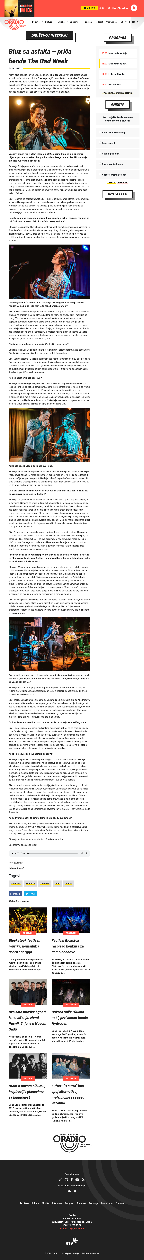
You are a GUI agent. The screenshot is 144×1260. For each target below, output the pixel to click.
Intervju (71, 1005)
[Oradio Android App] (69, 1191)
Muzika (61, 22)
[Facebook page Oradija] (129, 22)
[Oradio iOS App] (75, 1191)
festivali (44, 883)
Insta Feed (117, 194)
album (69, 883)
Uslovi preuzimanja (70, 1253)
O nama (120, 1203)
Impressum (107, 1203)
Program (88, 22)
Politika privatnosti (91, 1253)
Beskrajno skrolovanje (114, 132)
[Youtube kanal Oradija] (133, 22)
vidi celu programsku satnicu (118, 93)
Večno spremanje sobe (114, 174)
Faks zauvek (108, 143)
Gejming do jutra (111, 153)
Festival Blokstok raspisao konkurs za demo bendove (68, 946)
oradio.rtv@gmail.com (72, 1228)
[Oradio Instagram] (126, 22)
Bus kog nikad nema (112, 164)
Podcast (99, 22)
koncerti (30, 883)
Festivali (28, 933)
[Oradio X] (137, 22)
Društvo (36, 22)
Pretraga (110, 22)
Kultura (48, 22)
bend (57, 883)
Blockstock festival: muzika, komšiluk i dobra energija (24, 946)
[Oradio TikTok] (122, 22)
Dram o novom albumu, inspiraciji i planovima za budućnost (27, 1091)
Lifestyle (74, 22)
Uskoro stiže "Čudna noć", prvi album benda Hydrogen (70, 1018)
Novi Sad (15, 883)
